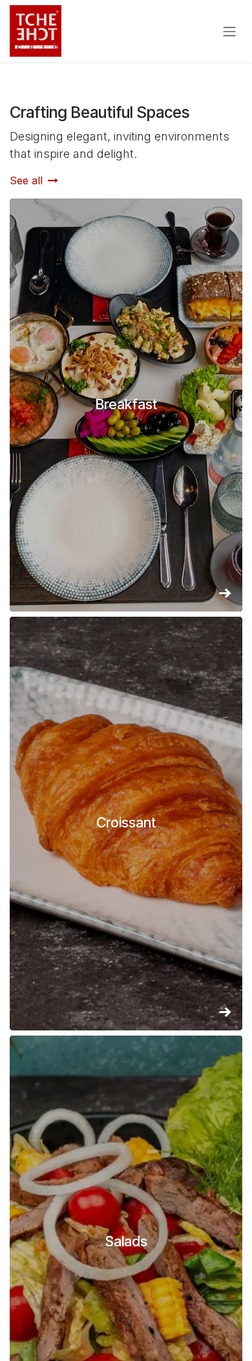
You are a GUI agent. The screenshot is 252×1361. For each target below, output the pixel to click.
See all (26, 180)
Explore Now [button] (126, 413)
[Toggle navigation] (229, 30)
